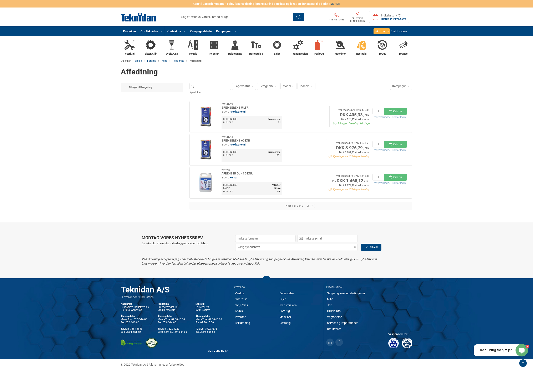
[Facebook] (339, 342)
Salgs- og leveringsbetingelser (346, 293)
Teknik (239, 311)
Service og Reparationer (342, 323)
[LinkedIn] (330, 342)
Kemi (164, 60)
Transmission (288, 305)
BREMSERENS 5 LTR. (235, 107)
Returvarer (334, 329)
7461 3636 (136, 328)
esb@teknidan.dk (205, 331)
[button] (151, 31)
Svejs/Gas (241, 305)
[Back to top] (523, 363)
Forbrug (151, 60)
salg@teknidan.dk (131, 331)
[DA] (138, 17)
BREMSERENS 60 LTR (236, 140)
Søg (298, 17)
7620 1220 (173, 328)
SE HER (335, 3)
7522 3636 (211, 328)
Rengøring (178, 60)
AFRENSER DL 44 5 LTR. (237, 173)
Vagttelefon (334, 317)
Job (329, 305)
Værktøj (240, 293)
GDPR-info (334, 311)
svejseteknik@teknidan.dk (172, 331)
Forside (137, 60)
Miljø (330, 299)
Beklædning (242, 323)
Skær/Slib (241, 299)
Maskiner (285, 317)
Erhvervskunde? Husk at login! (389, 117)
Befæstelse (286, 293)
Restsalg (285, 323)
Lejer (282, 299)
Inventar (240, 317)
